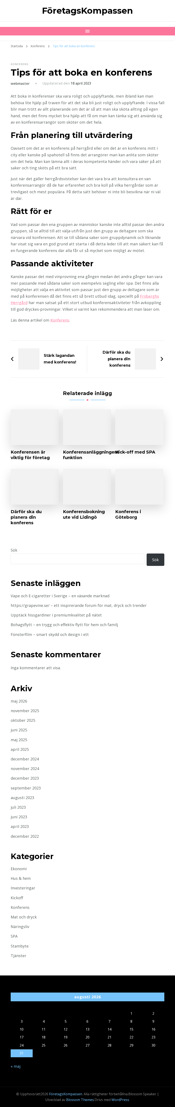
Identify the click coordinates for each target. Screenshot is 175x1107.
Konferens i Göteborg (128, 514)
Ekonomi (19, 868)
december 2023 (25, 778)
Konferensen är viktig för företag (30, 455)
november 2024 (25, 768)
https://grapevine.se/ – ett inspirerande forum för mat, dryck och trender (79, 605)
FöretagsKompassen (87, 10)
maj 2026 (19, 701)
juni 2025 (19, 729)
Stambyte (20, 946)
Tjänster (18, 955)
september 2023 (26, 788)
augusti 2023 (22, 797)
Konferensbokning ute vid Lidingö (84, 514)
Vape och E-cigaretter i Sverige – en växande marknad (60, 595)
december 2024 (25, 758)
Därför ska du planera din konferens (26, 517)
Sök (14, 550)
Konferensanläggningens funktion (91, 455)
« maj (15, 1066)
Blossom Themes (80, 1099)
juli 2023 (18, 807)
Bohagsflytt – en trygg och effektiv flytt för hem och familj (64, 624)
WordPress (120, 1099)
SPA (14, 936)
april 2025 (20, 749)
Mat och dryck (24, 917)
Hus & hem (21, 878)
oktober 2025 (23, 720)
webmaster (20, 83)
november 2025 (25, 710)
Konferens (19, 64)
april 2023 (20, 826)
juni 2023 (19, 816)
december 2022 (25, 836)
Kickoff (17, 897)
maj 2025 (19, 739)
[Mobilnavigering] (87, 31)
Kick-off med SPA (135, 452)
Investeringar (23, 887)
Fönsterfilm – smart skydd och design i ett (50, 634)
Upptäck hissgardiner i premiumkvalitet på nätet (56, 615)
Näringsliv (20, 926)
